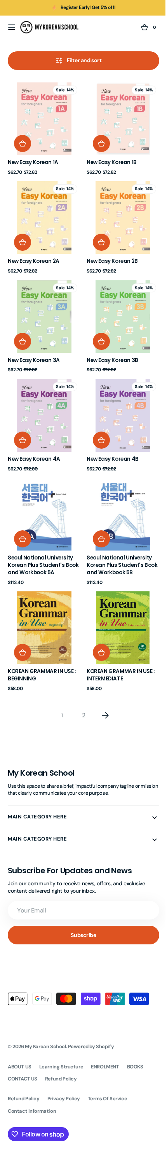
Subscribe (80, 917)
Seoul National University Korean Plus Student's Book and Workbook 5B (116, 551)
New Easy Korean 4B (110, 447)
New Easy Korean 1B (109, 159)
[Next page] (102, 697)
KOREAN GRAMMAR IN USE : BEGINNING (42, 657)
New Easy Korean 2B (109, 255)
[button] (11, 27)
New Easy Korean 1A (33, 159)
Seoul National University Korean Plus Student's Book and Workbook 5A (40, 551)
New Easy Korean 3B (110, 351)
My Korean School (45, 1029)
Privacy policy (63, 1081)
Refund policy (24, 1081)
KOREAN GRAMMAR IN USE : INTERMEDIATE (118, 657)
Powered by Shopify (91, 1029)
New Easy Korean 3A (34, 351)
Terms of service (107, 1081)
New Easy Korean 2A (33, 255)
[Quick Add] (22, 140)
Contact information (32, 1093)
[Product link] (43, 127)
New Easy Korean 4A (34, 447)
